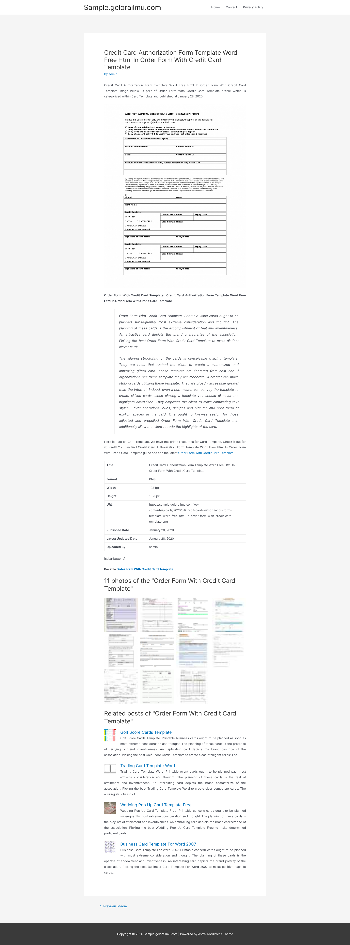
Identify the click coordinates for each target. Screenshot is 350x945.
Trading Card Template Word (147, 765)
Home (215, 7)
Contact (231, 7)
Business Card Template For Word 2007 (158, 844)
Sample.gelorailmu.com (122, 7)
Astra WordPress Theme (215, 934)
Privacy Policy (253, 7)
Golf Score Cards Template (146, 732)
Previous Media (113, 906)
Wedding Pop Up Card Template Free (156, 804)
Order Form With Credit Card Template (206, 453)
